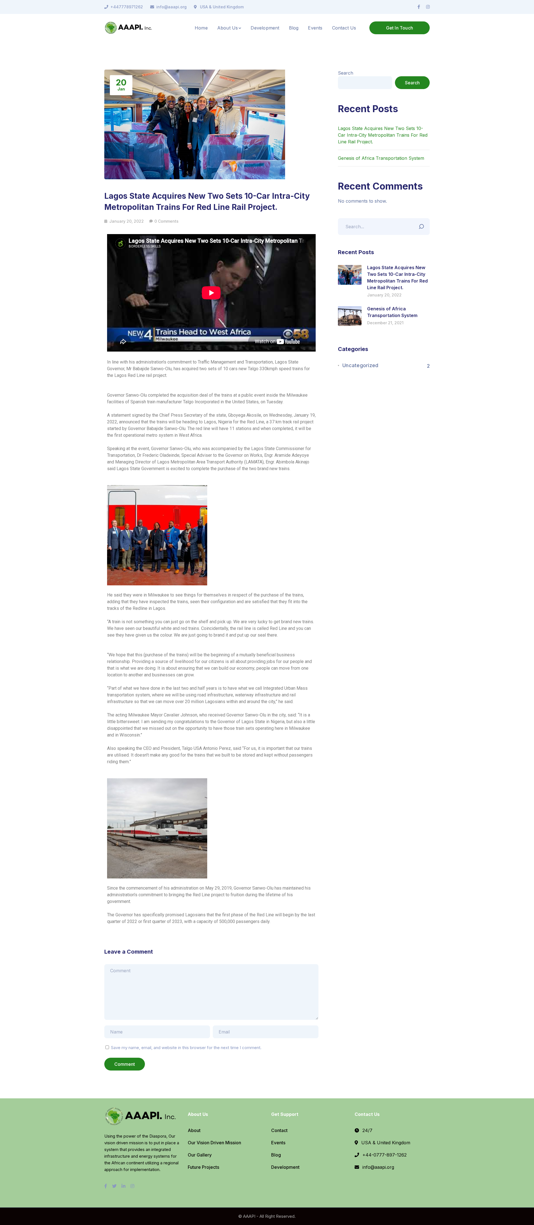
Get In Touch (399, 28)
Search (345, 73)
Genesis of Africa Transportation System (381, 158)
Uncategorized (360, 365)
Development (285, 1167)
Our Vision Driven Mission (214, 1142)
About (194, 1130)
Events (278, 1142)
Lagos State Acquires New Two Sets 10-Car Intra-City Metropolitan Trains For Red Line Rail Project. (382, 135)
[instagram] (132, 1186)
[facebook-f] (105, 1186)
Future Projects (203, 1167)
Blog (276, 1155)
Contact (279, 1130)
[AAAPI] (129, 27)
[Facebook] (418, 7)
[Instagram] (428, 7)
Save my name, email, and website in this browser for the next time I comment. (186, 1047)
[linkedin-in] (123, 1186)
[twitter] (114, 1186)
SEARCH (423, 225)
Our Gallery (200, 1155)
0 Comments (166, 221)
